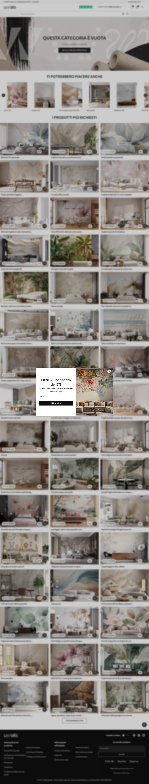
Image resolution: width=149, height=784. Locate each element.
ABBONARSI (56, 403)
